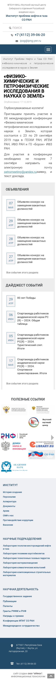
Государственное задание (17, 596)
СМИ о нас (8, 515)
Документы (9, 506)
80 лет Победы (26, 297)
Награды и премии (13, 616)
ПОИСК (17, 27)
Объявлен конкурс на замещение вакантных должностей (31, 205)
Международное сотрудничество (21, 625)
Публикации (9, 601)
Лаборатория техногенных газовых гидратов (26, 558)
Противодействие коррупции (18, 520)
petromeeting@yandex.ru (20, 172)
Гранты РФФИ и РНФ (14, 611)
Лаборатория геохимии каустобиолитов (23, 553)
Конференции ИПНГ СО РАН (18, 620)
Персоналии (9, 497)
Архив (6, 511)
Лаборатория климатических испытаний (24, 567)
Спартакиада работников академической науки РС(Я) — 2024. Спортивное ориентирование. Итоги (33, 366)
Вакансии (8, 525)
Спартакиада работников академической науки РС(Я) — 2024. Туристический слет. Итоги (33, 341)
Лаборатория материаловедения (20, 563)
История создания (12, 492)
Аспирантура (9, 501)
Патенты (8, 606)
